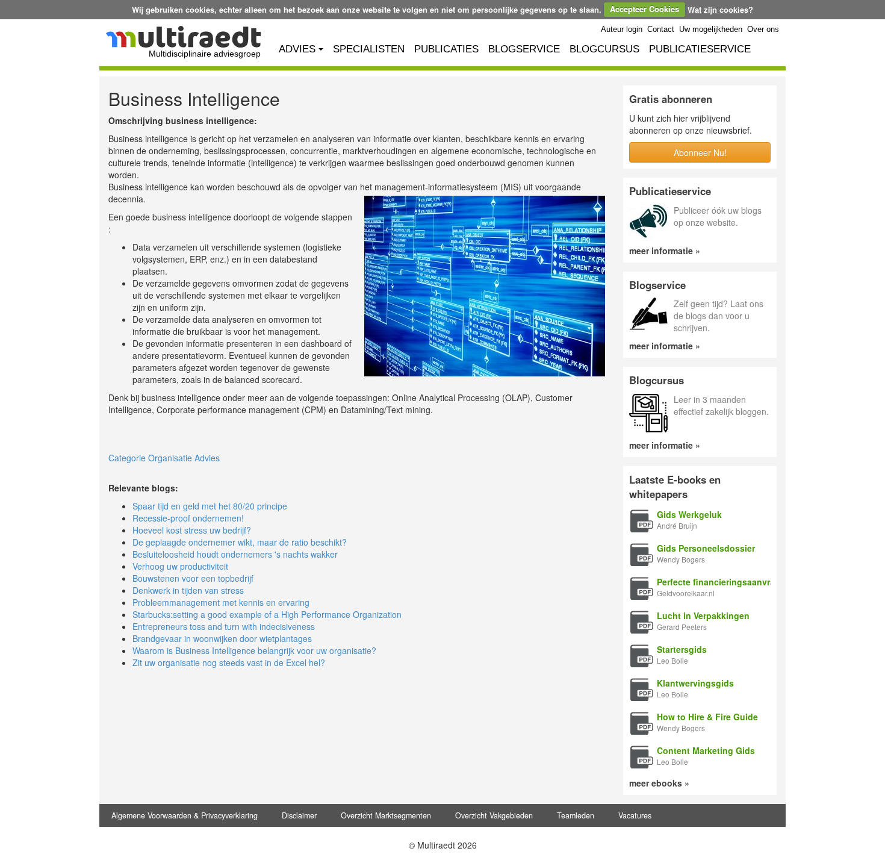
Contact (660, 29)
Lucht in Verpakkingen (703, 615)
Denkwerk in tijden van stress (188, 590)
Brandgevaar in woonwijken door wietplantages (222, 638)
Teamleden (575, 815)
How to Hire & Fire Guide (707, 717)
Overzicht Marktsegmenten (386, 815)
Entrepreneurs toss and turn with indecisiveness (223, 626)
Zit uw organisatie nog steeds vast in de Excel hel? (228, 662)
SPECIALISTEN (369, 49)
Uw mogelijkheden (710, 29)
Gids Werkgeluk (689, 514)
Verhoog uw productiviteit (180, 566)
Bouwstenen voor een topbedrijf (192, 578)
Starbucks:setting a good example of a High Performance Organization (267, 614)
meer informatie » (664, 251)
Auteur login (621, 29)
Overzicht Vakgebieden (494, 815)
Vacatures (634, 815)
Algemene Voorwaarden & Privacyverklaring (184, 815)
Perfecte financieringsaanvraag (721, 582)
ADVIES (297, 49)
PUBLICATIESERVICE (700, 49)
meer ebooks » (659, 783)
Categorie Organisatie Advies (164, 458)
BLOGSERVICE (524, 49)
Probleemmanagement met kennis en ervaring (220, 602)
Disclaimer (299, 815)
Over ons (763, 29)
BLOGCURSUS (604, 49)
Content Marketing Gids (706, 750)
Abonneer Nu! (700, 152)
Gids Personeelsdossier (706, 548)
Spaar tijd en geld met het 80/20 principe (209, 506)
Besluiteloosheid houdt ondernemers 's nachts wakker (235, 554)
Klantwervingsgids (695, 683)
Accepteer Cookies (644, 8)
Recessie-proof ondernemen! (188, 518)
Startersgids (682, 649)
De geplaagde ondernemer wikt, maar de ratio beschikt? (239, 542)
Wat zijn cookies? (720, 8)
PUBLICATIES (446, 49)
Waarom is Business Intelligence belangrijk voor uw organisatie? (254, 650)
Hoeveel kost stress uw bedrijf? (191, 530)
